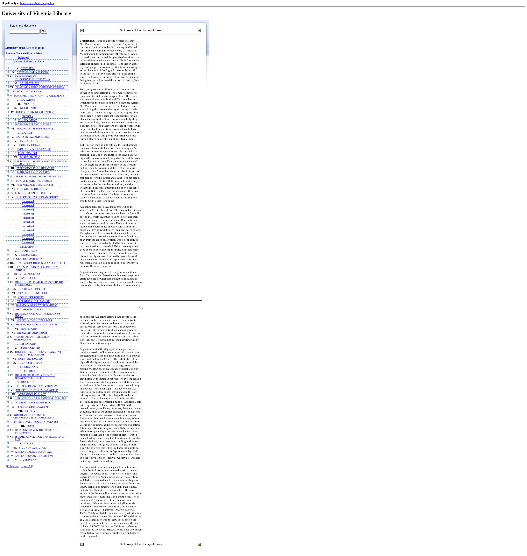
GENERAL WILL (28, 255)
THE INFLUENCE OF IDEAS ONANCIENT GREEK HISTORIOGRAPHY (38, 353)
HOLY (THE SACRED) (30, 359)
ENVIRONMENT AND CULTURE (33, 124)
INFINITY (29, 411)
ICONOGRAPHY (29, 367)
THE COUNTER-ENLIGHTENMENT (35, 112)
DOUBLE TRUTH (29, 83)
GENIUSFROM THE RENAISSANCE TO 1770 (40, 263)
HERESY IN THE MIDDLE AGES (34, 320)
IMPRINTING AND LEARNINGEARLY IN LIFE (40, 398)
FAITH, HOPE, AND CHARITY (33, 172)
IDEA (32, 371)
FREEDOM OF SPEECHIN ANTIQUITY (36, 197)
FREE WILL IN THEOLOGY (32, 189)
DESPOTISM (28, 68)
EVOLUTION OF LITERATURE (34, 149)
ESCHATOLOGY (29, 141)
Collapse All (13, 466)
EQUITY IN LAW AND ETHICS (32, 137)
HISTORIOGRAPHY (30, 348)
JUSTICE (28, 443)
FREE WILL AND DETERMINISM (34, 185)
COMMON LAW (28, 460)
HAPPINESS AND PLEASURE (33, 301)
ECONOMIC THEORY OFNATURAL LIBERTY (39, 95)
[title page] (23, 57)
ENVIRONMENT (27, 120)
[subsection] (28, 201)
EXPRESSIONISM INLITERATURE (35, 168)
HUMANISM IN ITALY (30, 363)
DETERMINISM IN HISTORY (33, 72)
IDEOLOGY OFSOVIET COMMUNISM (36, 386)
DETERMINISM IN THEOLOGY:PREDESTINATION (32, 78)
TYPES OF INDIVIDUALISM (32, 407)
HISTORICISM (28, 344)
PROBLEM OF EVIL (30, 145)
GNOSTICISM (28, 278)
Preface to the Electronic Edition (28, 61)
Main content (27, 3)
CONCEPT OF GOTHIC (31, 297)
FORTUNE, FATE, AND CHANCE (34, 181)
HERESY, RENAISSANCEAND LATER (37, 324)
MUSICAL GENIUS (30, 274)
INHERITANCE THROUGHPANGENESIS (36, 422)
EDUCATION (27, 100)
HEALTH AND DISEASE (29, 309)
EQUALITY (27, 133)
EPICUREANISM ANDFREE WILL (35, 128)
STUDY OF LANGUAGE (32, 447)
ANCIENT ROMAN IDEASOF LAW (34, 456)
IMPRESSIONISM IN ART (32, 394)
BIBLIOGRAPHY (28, 247)
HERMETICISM (28, 329)
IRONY (31, 426)
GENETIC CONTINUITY (29, 259)
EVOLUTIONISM (27, 153)
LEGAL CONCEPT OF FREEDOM (33, 193)
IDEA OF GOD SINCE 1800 (32, 293)
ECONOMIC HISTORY (29, 91)
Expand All (26, 466)
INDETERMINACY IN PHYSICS (32, 402)
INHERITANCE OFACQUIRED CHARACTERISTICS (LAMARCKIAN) (34, 416)
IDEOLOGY (27, 382)
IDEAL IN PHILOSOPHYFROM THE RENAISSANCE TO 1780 (35, 376)
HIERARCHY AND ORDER (32, 333)
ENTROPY (27, 116)
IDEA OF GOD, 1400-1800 (31, 289)
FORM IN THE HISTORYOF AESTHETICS (39, 176)
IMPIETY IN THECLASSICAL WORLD (37, 390)
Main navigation (44, 3)
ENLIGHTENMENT (29, 108)
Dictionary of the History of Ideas (24, 47)
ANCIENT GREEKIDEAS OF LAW (33, 452)
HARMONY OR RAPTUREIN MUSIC (36, 305)
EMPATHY (28, 104)
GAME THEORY (30, 250)
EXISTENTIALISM (29, 157)
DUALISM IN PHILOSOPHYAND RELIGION (39, 87)
